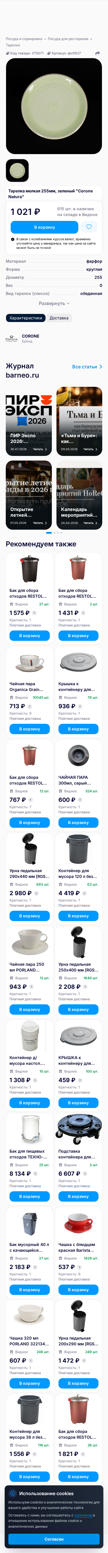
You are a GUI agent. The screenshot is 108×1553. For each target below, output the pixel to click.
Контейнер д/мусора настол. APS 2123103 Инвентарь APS (25, 1060)
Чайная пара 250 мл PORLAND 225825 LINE (27, 967)
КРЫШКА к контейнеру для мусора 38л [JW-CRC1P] (75, 1060)
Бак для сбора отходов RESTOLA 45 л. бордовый (76, 593)
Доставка (59, 317)
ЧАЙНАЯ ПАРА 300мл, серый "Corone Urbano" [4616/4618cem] (75, 780)
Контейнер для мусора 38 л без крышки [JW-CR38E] (26, 1434)
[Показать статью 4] (61, 533)
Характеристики (26, 317)
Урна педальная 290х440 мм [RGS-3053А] (29, 873)
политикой (83, 1515)
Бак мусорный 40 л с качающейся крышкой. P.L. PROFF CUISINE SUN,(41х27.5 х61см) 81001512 (29, 1247)
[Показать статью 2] (54, 533)
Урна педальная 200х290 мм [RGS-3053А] (77, 1341)
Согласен (54, 1539)
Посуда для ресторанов (68, 39)
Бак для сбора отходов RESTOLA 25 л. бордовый (28, 780)
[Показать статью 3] (58, 533)
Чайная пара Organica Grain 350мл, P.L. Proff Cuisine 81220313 (27, 686)
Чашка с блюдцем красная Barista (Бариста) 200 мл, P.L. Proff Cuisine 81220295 (76, 1247)
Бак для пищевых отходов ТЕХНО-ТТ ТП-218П (29, 1154)
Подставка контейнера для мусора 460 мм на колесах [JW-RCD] (77, 1154)
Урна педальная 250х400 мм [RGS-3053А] (77, 967)
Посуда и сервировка (24, 39)
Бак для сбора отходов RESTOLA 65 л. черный (28, 593)
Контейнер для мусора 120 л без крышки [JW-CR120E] (75, 873)
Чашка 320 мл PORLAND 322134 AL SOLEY (27, 1341)
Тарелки (13, 45)
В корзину (44, 227)
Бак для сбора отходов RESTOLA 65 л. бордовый (76, 1434)
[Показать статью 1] (49, 533)
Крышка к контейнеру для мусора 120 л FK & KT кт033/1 (76, 686)
